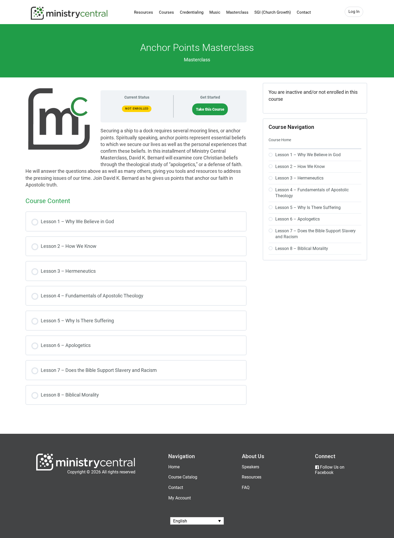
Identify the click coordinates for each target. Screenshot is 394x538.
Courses (166, 12)
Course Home (280, 140)
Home (174, 466)
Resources (143, 12)
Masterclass (237, 12)
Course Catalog (182, 477)
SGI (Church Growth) (272, 12)
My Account (179, 497)
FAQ (246, 487)
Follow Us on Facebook (329, 470)
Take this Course (210, 109)
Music (214, 12)
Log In (353, 11)
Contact (304, 12)
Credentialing (191, 12)
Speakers (250, 466)
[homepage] (85, 469)
